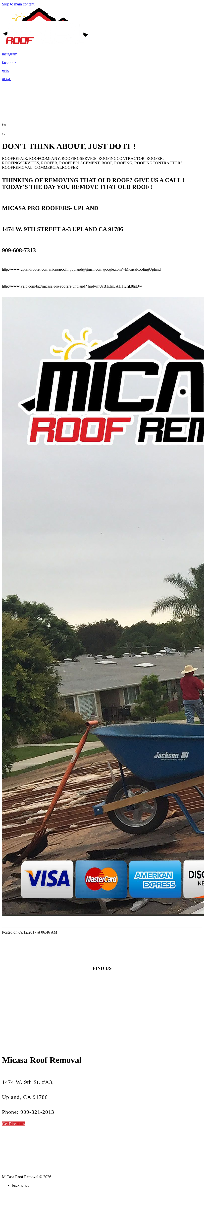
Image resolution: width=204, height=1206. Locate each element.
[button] (13, 1123)
